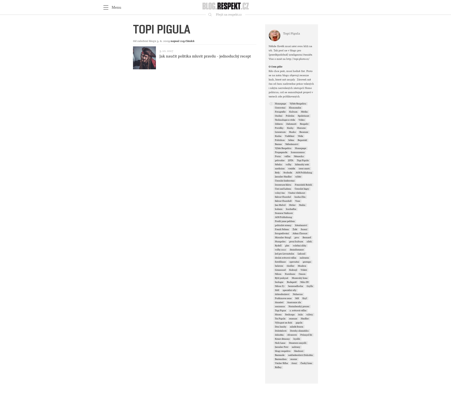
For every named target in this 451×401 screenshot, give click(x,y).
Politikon (280, 140)
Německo (299, 156)
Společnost (303, 115)
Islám (291, 140)
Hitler (292, 205)
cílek (309, 241)
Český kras (306, 363)
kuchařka (291, 209)
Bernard (307, 237)
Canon (302, 274)
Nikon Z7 (280, 286)
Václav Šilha (281, 363)
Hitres (278, 314)
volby (288, 164)
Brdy (277, 172)
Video (302, 120)
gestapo (307, 261)
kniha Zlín (300, 197)
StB (297, 298)
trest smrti (304, 168)
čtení (294, 363)
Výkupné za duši (283, 322)
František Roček (303, 184)
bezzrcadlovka (295, 286)
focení (304, 229)
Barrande (280, 355)
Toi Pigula (280, 318)
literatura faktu (283, 184)
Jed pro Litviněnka (284, 253)
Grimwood (280, 270)
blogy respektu (283, 351)
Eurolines (290, 274)
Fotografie (280, 111)
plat (287, 245)
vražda (291, 168)
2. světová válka (298, 310)
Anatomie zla (294, 302)
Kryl (304, 298)
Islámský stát (302, 164)
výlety (309, 314)
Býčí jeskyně (281, 278)
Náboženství (291, 144)
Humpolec (280, 241)
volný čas (280, 193)
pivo (297, 237)
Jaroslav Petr (281, 347)
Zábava (279, 124)
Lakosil (301, 253)
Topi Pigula (291, 33)
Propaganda (281, 152)
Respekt (304, 124)
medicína (280, 168)
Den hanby (280, 326)
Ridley (278, 367)
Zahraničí (291, 124)
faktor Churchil (283, 197)
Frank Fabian (282, 229)
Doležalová (280, 330)
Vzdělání (289, 136)
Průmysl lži (306, 334)
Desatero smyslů (297, 343)
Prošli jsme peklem (285, 221)
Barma (278, 144)
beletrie (279, 266)
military (296, 347)
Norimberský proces (299, 306)
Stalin (302, 205)
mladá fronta (296, 326)
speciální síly (289, 290)
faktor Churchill (283, 201)
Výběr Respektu (298, 103)
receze (293, 359)
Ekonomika (295, 107)
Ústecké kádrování (285, 180)
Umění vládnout (296, 193)
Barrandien (281, 359)
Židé (295, 229)
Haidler (305, 318)
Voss (297, 201)
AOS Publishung (283, 217)
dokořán (279, 334)
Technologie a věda (285, 120)
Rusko (292, 132)
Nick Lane (280, 343)
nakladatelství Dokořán (300, 355)
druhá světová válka (285, 257)
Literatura (280, 132)
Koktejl (293, 270)
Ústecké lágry (302, 188)
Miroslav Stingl (283, 237)
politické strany (283, 225)
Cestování (280, 107)
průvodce (280, 160)
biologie (279, 282)
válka (287, 156)
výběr (298, 176)
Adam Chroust (300, 233)
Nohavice (298, 294)
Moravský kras (299, 278)
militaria (304, 257)
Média (304, 111)
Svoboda (287, 172)
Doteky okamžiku (299, 330)
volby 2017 (280, 249)
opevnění (294, 261)
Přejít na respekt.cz (229, 14)
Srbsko (278, 164)
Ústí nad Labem (283, 188)
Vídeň (304, 270)
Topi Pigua (280, 310)
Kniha (278, 136)
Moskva (302, 266)
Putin (278, 156)
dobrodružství (282, 294)
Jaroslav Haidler (283, 176)
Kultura (293, 111)
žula (300, 314)
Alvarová (292, 334)
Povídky (279, 128)
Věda (300, 136)
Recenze (303, 132)
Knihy (290, 128)
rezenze (293, 318)
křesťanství (301, 225)
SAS (277, 290)
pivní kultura (296, 241)
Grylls (310, 286)
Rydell (278, 245)
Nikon (278, 274)
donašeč (279, 302)
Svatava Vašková (284, 213)
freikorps (290, 314)
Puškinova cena (283, 298)
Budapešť (292, 282)
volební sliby (299, 245)
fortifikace (280, 261)
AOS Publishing (304, 172)
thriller (290, 266)
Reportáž (302, 140)
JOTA (290, 160)
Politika (290, 115)
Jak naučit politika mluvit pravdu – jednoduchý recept (205, 56)
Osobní (278, 115)
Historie (301, 128)
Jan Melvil (280, 205)
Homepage (280, 103)
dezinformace (297, 249)
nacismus (280, 306)
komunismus (298, 152)
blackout (298, 351)
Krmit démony (282, 339)
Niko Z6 (304, 282)
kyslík (297, 339)
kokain (278, 209)
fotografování (282, 233)
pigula (299, 322)
